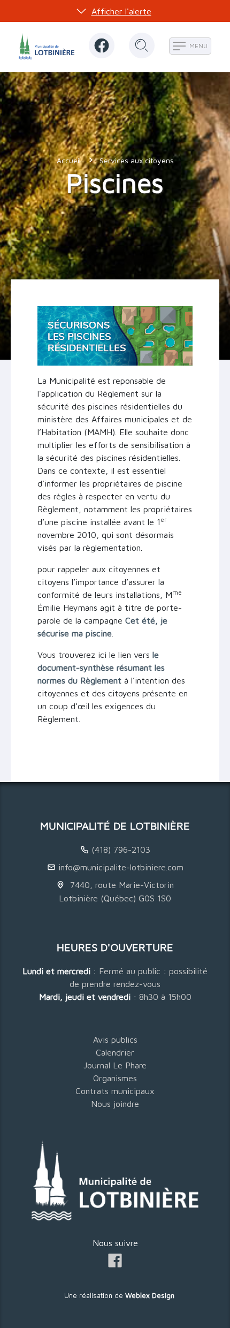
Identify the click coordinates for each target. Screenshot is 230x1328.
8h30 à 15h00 (165, 996)
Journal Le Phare (115, 1065)
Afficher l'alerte (121, 11)
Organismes (115, 1078)
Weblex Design (149, 1295)
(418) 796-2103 (120, 849)
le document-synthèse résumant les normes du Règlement (101, 667)
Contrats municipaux (115, 1091)
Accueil (69, 160)
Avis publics (115, 1039)
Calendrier (115, 1052)
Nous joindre (115, 1104)
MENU (198, 46)
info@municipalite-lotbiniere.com (120, 867)
